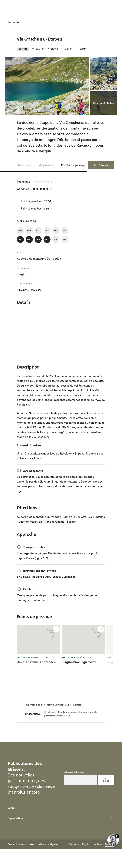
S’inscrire (106, 779)
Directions (24, 165)
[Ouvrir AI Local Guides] (113, 840)
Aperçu (16, 22)
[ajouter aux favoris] (111, 22)
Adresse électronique (74, 772)
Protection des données (21, 844)
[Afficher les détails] (117, 836)
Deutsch (74, 844)
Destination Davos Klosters (67, 704)
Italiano (97, 844)
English (86, 844)
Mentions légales (48, 844)
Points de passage (74, 165)
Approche (46, 165)
